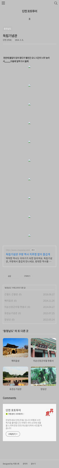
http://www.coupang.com (18, 250)
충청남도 (8, 287)
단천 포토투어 (29, 11)
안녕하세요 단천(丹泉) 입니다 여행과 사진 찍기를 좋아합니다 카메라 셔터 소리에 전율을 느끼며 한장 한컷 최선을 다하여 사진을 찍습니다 (24, 424)
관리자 (25, 463)
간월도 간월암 (11, 294)
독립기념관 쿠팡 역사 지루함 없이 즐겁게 (28, 254)
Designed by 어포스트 (11, 463)
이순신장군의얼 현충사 (15, 307)
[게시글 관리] (17, 276)
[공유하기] (13, 276)
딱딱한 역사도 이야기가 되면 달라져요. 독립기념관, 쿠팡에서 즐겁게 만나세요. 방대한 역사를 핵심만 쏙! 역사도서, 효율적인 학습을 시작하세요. (29, 259)
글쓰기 (33, 463)
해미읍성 (8, 300)
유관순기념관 (10, 313)
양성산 (7, 319)
